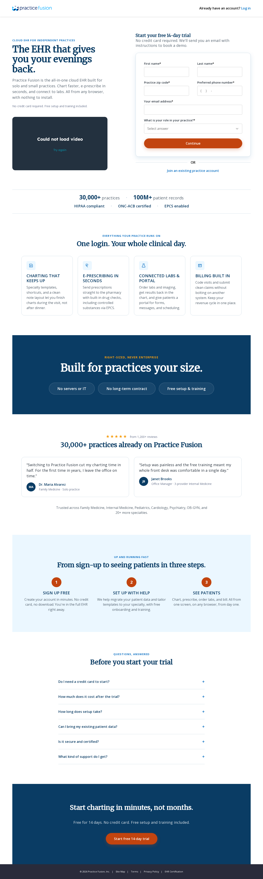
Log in (246, 8)
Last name (204, 64)
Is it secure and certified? (78, 741)
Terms (134, 871)
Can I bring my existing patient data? (87, 726)
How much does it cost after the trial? (89, 696)
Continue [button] (193, 143)
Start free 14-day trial (131, 838)
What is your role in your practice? (169, 120)
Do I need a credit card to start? (84, 681)
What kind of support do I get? (82, 756)
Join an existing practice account (193, 170)
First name (151, 64)
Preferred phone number (215, 82)
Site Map (120, 871)
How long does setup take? (80, 711)
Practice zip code (156, 82)
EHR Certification (174, 871)
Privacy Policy (151, 871)
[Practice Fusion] (32, 8)
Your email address (158, 101)
